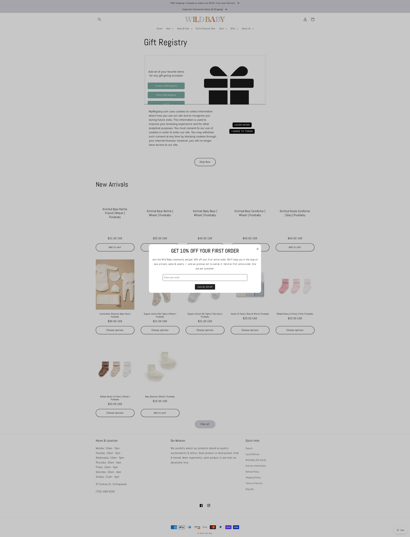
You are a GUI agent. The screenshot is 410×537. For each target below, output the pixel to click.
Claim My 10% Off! (205, 286)
